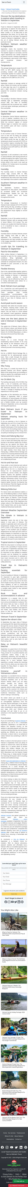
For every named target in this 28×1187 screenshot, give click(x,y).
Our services (11, 1133)
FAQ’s (17, 1174)
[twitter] (16, 902)
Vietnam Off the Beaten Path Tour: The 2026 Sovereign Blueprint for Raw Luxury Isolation (13, 1119)
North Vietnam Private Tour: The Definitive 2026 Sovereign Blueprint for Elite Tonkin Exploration (13, 1092)
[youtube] (12, 902)
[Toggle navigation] (24, 2)
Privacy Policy (8, 1174)
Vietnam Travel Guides (12, 9)
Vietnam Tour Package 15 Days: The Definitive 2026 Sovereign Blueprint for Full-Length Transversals (13, 1039)
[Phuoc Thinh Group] (14, 1163)
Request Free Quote (18, 1185)
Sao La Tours (6, 2)
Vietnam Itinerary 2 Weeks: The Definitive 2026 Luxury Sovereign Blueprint (11, 987)
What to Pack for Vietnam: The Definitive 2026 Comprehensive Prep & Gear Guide (13, 933)
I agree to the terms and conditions (14, 891)
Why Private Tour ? (15, 1179)
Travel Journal (21, 1133)
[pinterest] (22, 902)
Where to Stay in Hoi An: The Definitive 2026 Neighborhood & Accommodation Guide (13, 960)
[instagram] (9, 902)
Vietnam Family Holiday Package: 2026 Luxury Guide (13, 1013)
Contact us (18, 1139)
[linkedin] (19, 902)
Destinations (10, 1139)
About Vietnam (18, 1136)
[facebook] (6, 902)
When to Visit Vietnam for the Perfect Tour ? (14, 1176)
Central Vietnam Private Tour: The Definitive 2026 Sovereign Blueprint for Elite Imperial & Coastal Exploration (13, 1065)
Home (3, 9)
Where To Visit (9, 1136)
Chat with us (20, 1181)
